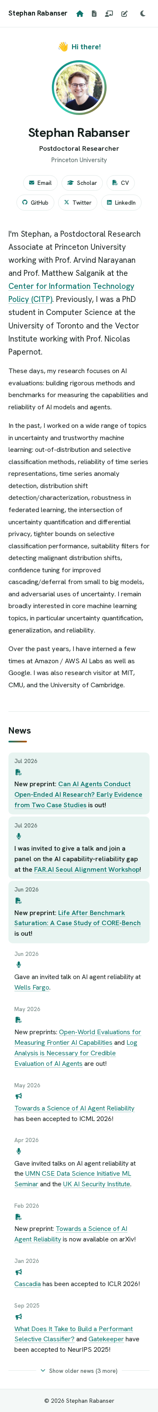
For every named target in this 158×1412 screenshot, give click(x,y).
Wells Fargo (31, 987)
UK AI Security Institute (96, 1184)
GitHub (39, 202)
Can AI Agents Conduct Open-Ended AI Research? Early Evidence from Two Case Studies (78, 794)
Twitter (81, 202)
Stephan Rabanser (37, 13)
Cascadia (27, 1283)
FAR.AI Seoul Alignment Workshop (86, 869)
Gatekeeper (106, 1339)
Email (44, 183)
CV (125, 183)
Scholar (87, 183)
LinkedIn (125, 202)
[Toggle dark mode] (143, 13)
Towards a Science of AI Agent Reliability (74, 1108)
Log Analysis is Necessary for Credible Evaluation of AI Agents (75, 1053)
